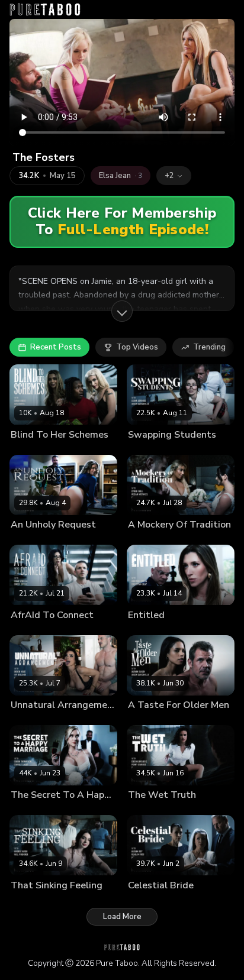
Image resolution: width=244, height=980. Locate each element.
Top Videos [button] (137, 347)
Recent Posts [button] (55, 347)
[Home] (45, 9)
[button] (173, 175)
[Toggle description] (122, 311)
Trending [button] (209, 347)
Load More (122, 916)
